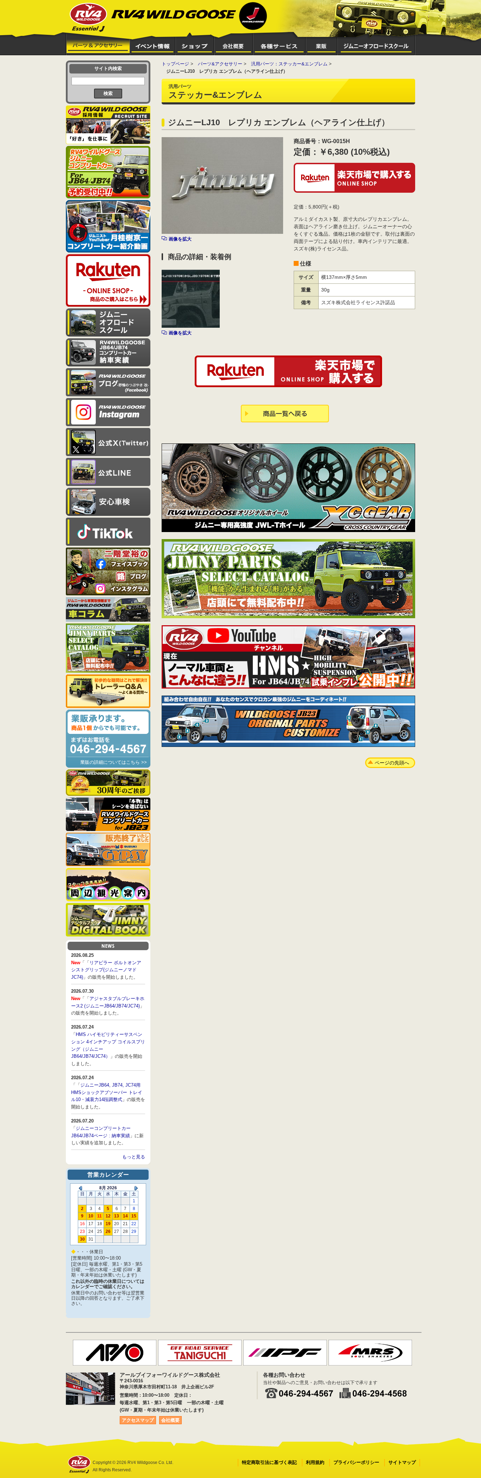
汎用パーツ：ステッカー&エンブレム (289, 63)
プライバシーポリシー (356, 1462)
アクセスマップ (138, 1420)
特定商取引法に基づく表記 (269, 1462)
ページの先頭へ (392, 763)
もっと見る (133, 1156)
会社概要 (170, 1420)
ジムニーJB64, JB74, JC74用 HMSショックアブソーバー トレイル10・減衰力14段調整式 (106, 1092)
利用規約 (315, 1462)
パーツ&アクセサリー (220, 63)
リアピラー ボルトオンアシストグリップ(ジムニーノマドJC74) (106, 970)
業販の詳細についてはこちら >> (113, 762)
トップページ (175, 63)
